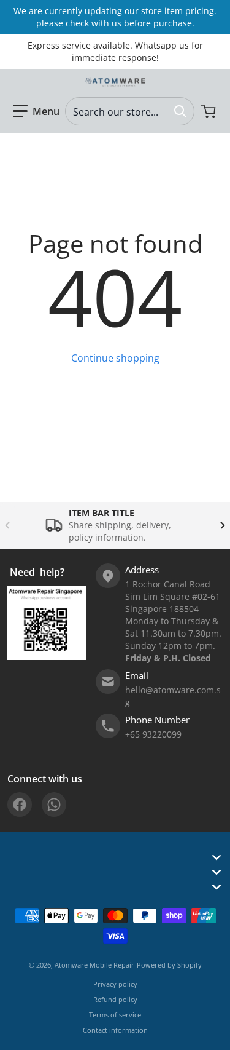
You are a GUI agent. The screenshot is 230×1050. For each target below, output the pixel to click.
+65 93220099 (153, 734)
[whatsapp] (54, 804)
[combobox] (129, 111)
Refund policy (115, 999)
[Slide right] (222, 525)
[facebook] (19, 804)
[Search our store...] (180, 111)
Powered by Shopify (169, 964)
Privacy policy (115, 983)
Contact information (115, 1030)
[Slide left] (7, 525)
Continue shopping (115, 358)
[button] (36, 111)
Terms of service (115, 1014)
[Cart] (210, 111)
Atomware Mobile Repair (94, 964)
